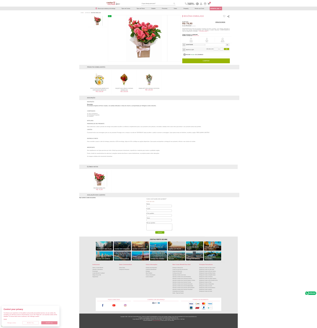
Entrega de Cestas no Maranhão (206, 284)
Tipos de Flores (141, 8)
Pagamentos (95, 276)
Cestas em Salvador (140, 249)
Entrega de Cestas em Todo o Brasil (207, 267)
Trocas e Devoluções (150, 274)
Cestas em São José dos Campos (212, 248)
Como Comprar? (149, 276)
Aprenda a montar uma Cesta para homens (182, 278)
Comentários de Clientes (178, 291)
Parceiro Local (196, 35)
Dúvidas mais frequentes (151, 267)
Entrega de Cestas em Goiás (205, 291)
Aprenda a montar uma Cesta (179, 274)
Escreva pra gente (156, 320)
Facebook (102, 305)
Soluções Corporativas (97, 269)
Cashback (197, 3)
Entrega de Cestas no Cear (205, 285)
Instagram (125, 305)
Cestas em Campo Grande (175, 258)
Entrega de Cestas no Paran (205, 276)
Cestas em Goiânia (103, 259)
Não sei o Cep (209, 48)
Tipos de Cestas (125, 8)
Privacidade (95, 271)
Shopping (185, 8)
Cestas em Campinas (122, 249)
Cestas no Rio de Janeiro (157, 248)
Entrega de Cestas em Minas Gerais (207, 273)
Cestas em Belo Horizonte (210, 258)
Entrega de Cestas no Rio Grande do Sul (208, 280)
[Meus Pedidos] (205, 3)
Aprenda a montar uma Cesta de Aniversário (182, 284)
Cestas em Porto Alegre (193, 248)
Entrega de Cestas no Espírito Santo (207, 274)
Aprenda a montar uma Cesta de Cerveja (182, 282)
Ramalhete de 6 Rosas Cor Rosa (149, 88)
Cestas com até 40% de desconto (180, 269)
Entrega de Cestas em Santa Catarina (207, 278)
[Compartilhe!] (228, 16)
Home (82, 12)
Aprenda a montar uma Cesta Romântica (182, 276)
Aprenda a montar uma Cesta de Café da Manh (183, 287)
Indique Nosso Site (96, 274)
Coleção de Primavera (124, 269)
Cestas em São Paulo (104, 249)
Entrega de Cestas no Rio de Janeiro (207, 271)
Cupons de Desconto (177, 271)
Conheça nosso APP (177, 273)
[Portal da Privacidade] (156, 303)
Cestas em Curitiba (157, 259)
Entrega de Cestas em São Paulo (206, 269)
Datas (175, 8)
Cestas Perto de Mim (158, 239)
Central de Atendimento (151, 269)
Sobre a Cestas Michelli (97, 267)
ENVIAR (160, 232)
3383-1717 (191, 4)
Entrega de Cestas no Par (205, 282)
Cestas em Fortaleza (122, 259)
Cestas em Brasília (193, 259)
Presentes (164, 8)
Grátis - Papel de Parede (178, 293)
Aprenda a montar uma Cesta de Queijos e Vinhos (184, 280)
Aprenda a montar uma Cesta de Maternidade (183, 285)
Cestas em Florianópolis (137, 258)
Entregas (87, 12)
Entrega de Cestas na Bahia (205, 289)
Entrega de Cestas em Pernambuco (207, 287)
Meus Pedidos (149, 273)
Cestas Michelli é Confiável (98, 273)
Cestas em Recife (175, 249)
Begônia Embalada (99, 188)
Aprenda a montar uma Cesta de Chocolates (183, 289)
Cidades (153, 8)
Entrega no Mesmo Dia (178, 267)
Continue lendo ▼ (204, 31)
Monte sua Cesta (199, 8)
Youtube (114, 305)
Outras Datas (122, 267)
